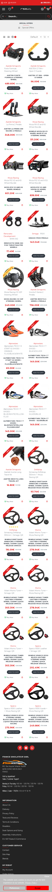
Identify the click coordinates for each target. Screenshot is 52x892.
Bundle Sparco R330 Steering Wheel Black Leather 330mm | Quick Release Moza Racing (13, 719)
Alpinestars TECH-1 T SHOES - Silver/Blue (38, 419)
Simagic (35, 234)
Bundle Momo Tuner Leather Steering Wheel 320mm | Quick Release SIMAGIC (14, 600)
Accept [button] (38, 888)
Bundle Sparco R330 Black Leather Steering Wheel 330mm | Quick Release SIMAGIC (38, 659)
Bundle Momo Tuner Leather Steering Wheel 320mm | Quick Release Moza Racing (38, 542)
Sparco (38, 646)
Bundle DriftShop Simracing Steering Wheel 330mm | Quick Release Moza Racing (38, 485)
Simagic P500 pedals (38, 238)
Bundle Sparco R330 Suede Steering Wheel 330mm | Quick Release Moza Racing (38, 718)
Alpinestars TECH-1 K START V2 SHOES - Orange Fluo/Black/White (13, 361)
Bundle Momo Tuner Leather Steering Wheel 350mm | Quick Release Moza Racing (38, 600)
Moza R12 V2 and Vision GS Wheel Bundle (38, 189)
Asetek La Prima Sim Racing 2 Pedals (13, 130)
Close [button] (47, 876)
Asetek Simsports (13, 66)
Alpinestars (13, 343)
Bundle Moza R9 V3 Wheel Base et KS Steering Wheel (38, 133)
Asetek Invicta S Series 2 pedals (38, 300)
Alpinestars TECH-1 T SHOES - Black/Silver (38, 356)
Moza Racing (38, 122)
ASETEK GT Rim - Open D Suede (38, 76)
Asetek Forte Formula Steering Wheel (13, 77)
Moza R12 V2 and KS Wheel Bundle (13, 188)
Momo (38, 530)
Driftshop (38, 470)
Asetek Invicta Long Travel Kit (13, 480)
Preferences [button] (14, 888)
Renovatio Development (9, 235)
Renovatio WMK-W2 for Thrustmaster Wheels (13, 245)
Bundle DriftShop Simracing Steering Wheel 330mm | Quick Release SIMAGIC (14, 542)
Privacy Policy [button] (31, 883)
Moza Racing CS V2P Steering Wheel (13, 300)
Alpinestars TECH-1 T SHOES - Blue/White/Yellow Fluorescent (13, 424)
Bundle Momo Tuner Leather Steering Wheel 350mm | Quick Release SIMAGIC (13, 658)
